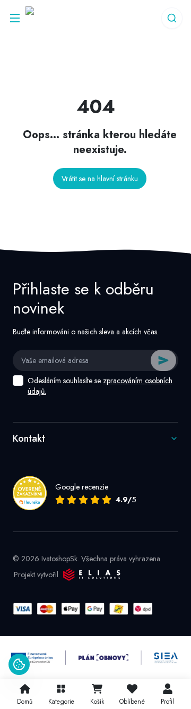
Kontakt (29, 438)
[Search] (172, 18)
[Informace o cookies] (19, 664)
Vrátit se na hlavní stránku (100, 178)
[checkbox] (18, 380)
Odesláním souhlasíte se (100, 385)
